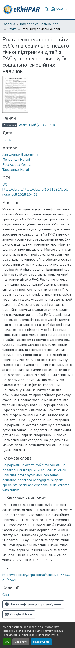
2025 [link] (6, 139)
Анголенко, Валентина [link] (20, 154)
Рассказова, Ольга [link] (16, 164)
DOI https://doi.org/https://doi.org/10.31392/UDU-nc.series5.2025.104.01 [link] (36, 189)
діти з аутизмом (29, 475)
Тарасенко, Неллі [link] (15, 169)
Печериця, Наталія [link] (16, 159)
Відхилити (21, 642)
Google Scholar (20, 614)
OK (7, 642)
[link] (37, 124)
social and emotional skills (38, 485)
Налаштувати (41, 642)
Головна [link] (8, 24)
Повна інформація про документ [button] (35, 604)
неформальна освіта (18, 465)
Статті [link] (12, 29)
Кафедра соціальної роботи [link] (41, 24)
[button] (21, 9)
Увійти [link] (61, 9)
